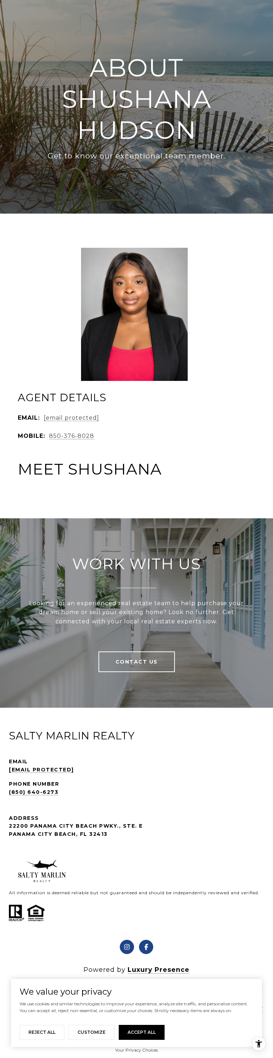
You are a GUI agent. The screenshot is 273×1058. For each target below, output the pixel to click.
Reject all (41, 1032)
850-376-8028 (71, 436)
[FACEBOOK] (146, 947)
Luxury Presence (158, 970)
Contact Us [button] (137, 662)
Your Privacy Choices (136, 1050)
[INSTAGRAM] (127, 947)
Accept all (142, 1032)
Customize (91, 1032)
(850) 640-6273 (33, 792)
